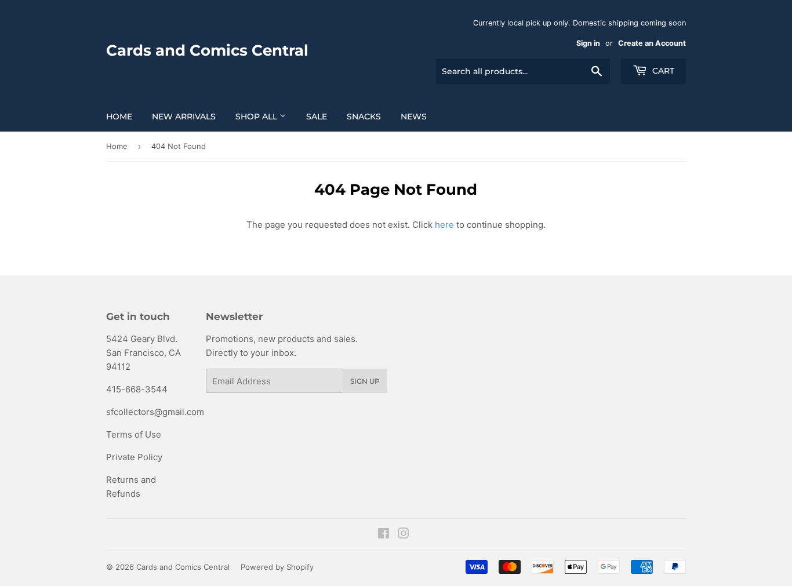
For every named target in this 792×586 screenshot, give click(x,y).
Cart (662, 70)
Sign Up (365, 381)
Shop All (257, 116)
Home (119, 116)
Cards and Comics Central (207, 50)
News (414, 116)
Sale (316, 116)
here (444, 224)
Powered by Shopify (277, 567)
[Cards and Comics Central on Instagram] (403, 534)
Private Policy (134, 457)
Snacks (364, 116)
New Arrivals (184, 116)
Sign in (588, 43)
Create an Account (652, 43)
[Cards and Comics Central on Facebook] (383, 534)
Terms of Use (133, 434)
